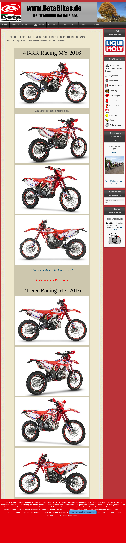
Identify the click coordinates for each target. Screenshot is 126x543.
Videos (64, 25)
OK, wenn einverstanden (83, 512)
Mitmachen (85, 25)
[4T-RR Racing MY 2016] (52, 107)
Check (74, 25)
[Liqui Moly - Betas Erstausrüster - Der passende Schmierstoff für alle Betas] (114, 46)
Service (97, 25)
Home (4, 25)
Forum (25, 25)
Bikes (13, 25)
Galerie (51, 25)
